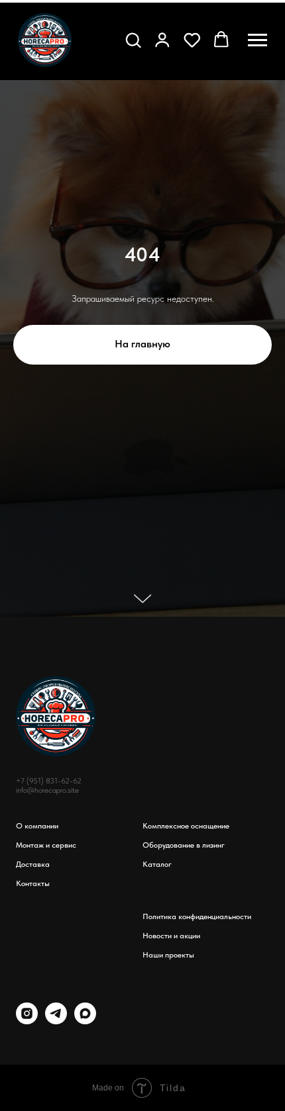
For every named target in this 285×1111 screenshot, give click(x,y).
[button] (133, 39)
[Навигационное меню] (258, 40)
